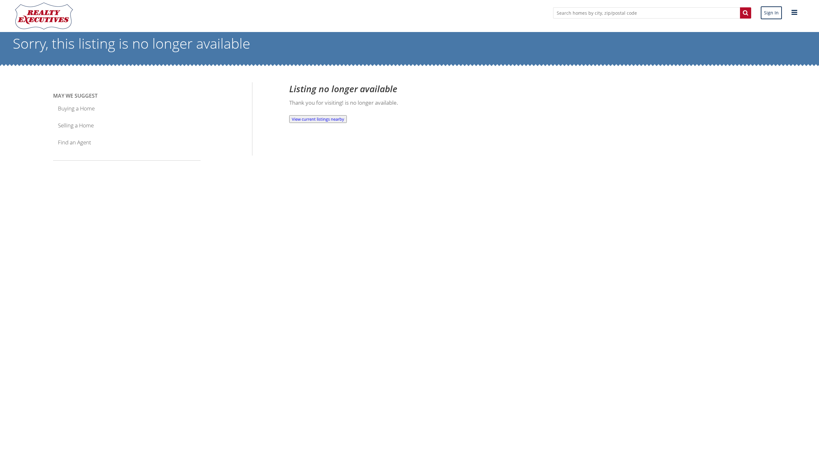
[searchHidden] (745, 12)
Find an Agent (74, 142)
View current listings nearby (318, 119)
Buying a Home (76, 108)
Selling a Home (76, 125)
